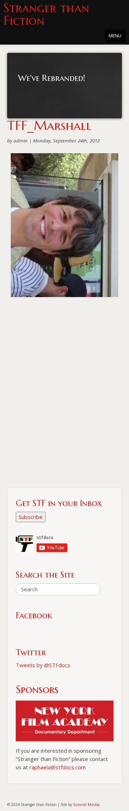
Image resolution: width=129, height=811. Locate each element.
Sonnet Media (86, 804)
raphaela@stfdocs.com (57, 767)
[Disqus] (64, 395)
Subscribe (31, 516)
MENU (115, 35)
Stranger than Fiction (46, 14)
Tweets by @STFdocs (43, 665)
